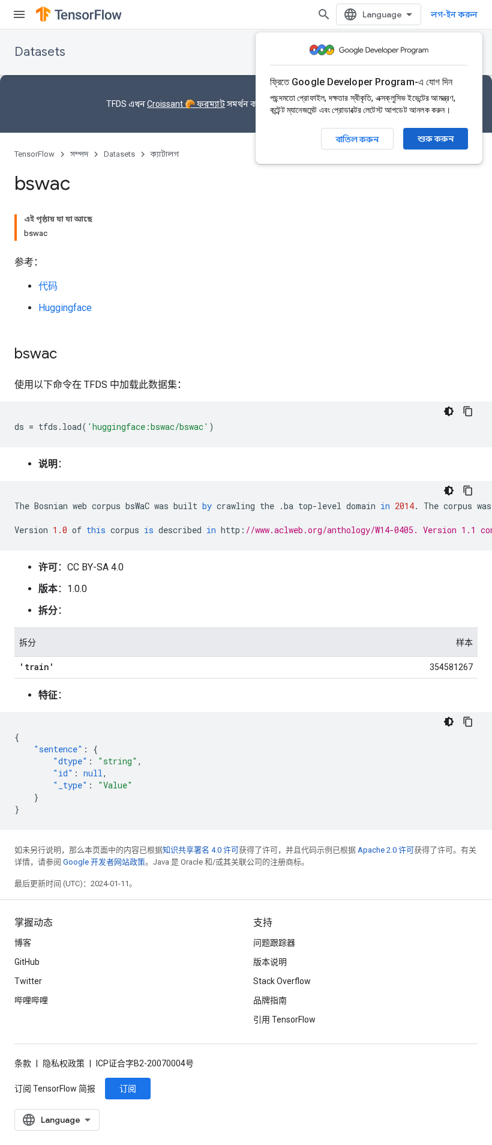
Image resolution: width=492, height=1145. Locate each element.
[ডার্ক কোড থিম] (448, 411)
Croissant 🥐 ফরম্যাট (186, 104)
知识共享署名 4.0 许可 (201, 849)
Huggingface (65, 307)
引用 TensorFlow (284, 1019)
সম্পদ (79, 154)
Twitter (28, 981)
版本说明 (270, 962)
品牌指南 (270, 1000)
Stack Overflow (282, 981)
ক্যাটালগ (165, 154)
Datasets (39, 51)
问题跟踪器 (274, 942)
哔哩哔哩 (31, 1000)
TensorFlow (34, 154)
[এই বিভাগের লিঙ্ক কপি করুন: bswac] (69, 355)
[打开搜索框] (324, 14)
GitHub (27, 962)
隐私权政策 (64, 1063)
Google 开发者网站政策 (104, 861)
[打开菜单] (19, 14)
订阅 (127, 1088)
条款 (22, 1063)
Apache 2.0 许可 (386, 849)
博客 (22, 942)
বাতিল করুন (357, 139)
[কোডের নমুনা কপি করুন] (468, 411)
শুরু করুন (436, 138)
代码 (48, 286)
